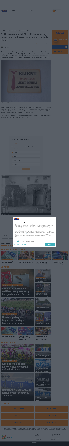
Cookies (21, 241)
